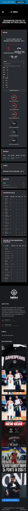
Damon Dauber (6, 249)
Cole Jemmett (7, 219)
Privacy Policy (23, 509)
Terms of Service (5, 509)
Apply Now (20, 2)
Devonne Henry (7, 226)
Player (6, 196)
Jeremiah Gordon (7, 229)
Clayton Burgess (6, 269)
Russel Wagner (6, 261)
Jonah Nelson (6, 199)
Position (12, 196)
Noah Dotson (7, 257)
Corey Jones (7, 253)
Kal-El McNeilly (6, 232)
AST (22, 196)
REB (19, 196)
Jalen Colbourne (7, 222)
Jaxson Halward (6, 264)
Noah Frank (7, 255)
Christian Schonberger (7, 275)
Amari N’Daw (6, 203)
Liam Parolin (7, 272)
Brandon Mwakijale (7, 216)
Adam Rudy (7, 251)
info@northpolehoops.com (10, 321)
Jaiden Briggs (6, 213)
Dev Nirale (7, 266)
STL (25, 196)
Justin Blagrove (6, 209)
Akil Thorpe (6, 206)
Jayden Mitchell (6, 278)
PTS (16, 196)
